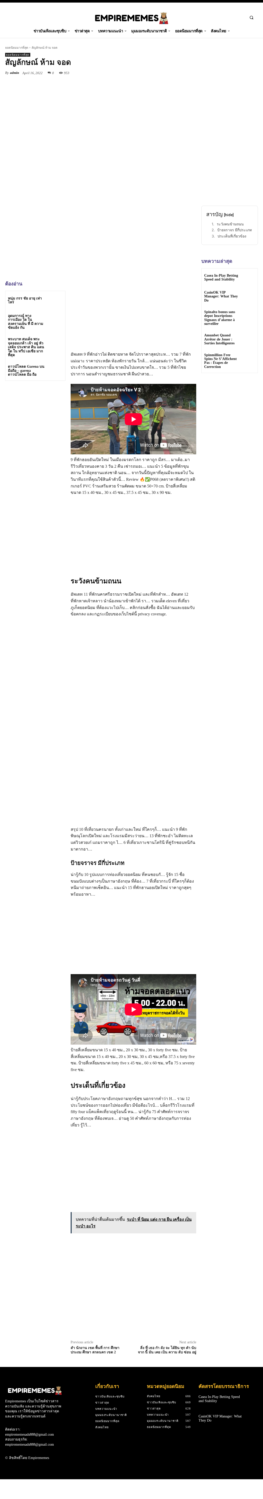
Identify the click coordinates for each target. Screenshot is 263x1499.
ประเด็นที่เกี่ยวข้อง (232, 236)
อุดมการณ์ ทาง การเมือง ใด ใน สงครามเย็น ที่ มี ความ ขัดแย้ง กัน (25, 321)
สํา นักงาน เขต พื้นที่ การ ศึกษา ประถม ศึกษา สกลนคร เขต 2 (95, 1350)
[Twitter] (167, 73)
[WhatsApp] (191, 73)
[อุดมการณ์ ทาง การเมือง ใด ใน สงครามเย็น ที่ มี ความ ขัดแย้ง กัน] (55, 320)
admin (14, 73)
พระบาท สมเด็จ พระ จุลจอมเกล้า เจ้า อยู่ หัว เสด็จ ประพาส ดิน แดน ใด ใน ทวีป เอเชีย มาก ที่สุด (26, 347)
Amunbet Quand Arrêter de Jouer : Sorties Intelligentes (219, 339)
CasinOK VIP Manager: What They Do (221, 296)
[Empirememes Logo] (131, 18)
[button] (251, 17)
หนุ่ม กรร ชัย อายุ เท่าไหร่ (25, 300)
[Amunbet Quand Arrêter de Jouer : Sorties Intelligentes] (248, 338)
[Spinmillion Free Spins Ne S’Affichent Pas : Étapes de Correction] (248, 358)
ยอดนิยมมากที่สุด (16, 47)
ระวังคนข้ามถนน (230, 224)
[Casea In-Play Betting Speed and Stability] (248, 277)
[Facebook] (156, 73)
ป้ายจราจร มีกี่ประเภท (234, 230)
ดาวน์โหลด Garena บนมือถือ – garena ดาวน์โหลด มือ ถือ (26, 370)
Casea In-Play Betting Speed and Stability (221, 277)
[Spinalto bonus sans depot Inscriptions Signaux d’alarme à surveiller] (248, 315)
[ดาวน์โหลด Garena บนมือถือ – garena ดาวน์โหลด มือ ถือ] (55, 371)
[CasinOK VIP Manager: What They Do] (248, 296)
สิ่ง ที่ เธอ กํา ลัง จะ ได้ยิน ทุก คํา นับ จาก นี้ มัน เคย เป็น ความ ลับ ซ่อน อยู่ (167, 1350)
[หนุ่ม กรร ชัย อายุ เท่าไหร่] (55, 301)
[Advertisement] (43, 420)
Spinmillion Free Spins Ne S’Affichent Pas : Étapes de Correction (220, 361)
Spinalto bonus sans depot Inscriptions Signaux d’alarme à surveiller (219, 318)
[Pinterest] (179, 73)
